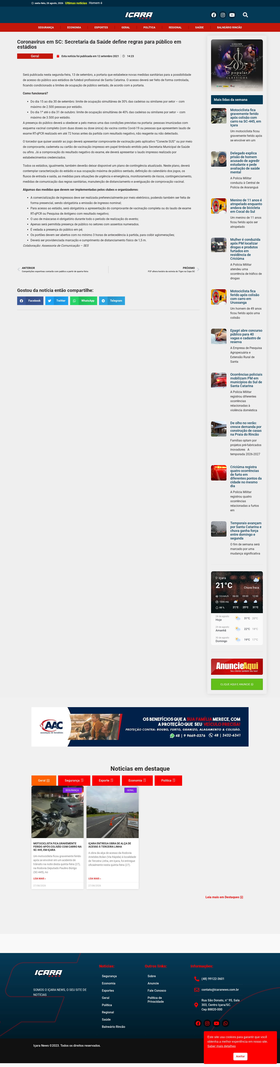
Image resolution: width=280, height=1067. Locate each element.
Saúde (199, 27)
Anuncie (153, 983)
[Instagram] (223, 15)
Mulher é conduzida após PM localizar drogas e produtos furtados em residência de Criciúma (245, 249)
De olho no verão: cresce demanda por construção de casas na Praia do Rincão (246, 428)
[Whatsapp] (225, 1023)
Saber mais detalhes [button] (221, 1046)
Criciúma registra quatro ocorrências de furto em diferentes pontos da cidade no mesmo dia (246, 476)
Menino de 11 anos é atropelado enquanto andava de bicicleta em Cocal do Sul (246, 206)
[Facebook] (214, 15)
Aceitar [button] (240, 1056)
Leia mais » (39, 878)
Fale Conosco (157, 990)
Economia (74, 27)
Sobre (152, 976)
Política (149, 27)
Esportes (101, 27)
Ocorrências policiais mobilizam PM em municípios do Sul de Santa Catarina (246, 380)
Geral (126, 27)
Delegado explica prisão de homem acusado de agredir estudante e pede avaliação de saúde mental (245, 162)
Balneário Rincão (229, 27)
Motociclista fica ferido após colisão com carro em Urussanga (244, 296)
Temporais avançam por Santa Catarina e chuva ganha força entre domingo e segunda (246, 530)
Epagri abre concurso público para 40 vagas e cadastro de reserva (246, 336)
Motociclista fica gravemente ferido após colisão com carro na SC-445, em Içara (245, 117)
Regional (175, 27)
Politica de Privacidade (156, 999)
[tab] (43, 780)
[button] (245, 15)
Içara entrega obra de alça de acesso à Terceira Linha (109, 845)
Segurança (46, 27)
